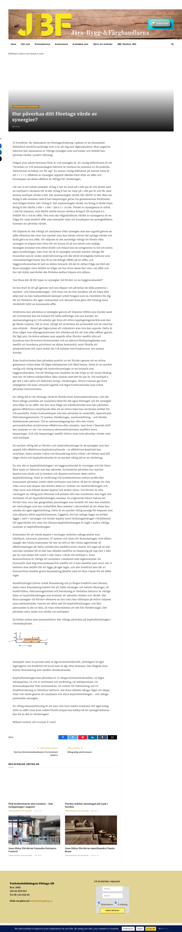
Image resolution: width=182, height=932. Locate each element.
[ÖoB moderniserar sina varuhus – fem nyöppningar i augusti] (34, 785)
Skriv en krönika (102, 44)
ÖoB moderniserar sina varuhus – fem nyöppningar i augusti (30, 805)
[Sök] (172, 44)
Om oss (25, 44)
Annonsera (61, 44)
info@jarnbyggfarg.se (41, 901)
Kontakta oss (80, 44)
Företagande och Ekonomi (25, 106)
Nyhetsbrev (106, 904)
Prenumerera (42, 44)
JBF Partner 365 (126, 44)
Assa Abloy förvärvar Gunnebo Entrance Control (32, 850)
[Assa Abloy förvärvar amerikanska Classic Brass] (91, 830)
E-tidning (122, 904)
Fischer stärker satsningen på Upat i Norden (86, 805)
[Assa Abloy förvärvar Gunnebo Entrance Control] (34, 830)
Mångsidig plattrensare (79, 752)
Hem (13, 44)
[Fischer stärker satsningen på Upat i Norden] (91, 785)
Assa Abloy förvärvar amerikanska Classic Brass (90, 850)
